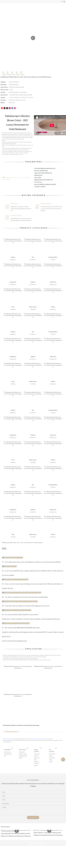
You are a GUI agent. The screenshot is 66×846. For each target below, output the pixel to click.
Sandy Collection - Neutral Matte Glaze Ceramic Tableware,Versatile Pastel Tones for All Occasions (48, 834)
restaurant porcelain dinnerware (37, 738)
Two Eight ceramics (9, 738)
